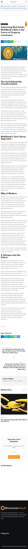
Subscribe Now (14, 456)
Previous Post (7, 347)
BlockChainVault (22, 546)
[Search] (26, 1)
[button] (23, 390)
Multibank (9, 176)
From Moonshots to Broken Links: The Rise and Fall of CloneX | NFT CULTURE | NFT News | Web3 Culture (13, 351)
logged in (11, 381)
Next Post (21, 362)
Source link (3, 326)
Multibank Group (4, 142)
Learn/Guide (4, 417)
